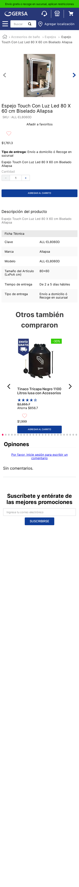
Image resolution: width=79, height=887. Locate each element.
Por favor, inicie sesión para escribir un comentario (39, 456)
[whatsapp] (44, 14)
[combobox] (23, 24)
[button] (56, 24)
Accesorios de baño (25, 37)
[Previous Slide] (9, 386)
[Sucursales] (57, 14)
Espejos (50, 37)
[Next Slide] (70, 386)
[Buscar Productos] (30, 24)
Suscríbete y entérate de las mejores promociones (39, 499)
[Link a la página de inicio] (5, 37)
